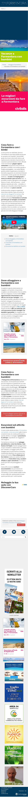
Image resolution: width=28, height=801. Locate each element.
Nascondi (16, 236)
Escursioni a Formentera (15, 522)
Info (25, 791)
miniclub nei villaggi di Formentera (11, 194)
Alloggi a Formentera (14, 64)
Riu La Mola (21, 306)
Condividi (22, 524)
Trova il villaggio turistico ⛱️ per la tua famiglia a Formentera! (14, 414)
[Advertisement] (14, 25)
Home (4, 64)
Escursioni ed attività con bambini (15, 246)
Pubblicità (21, 791)
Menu (3, 8)
